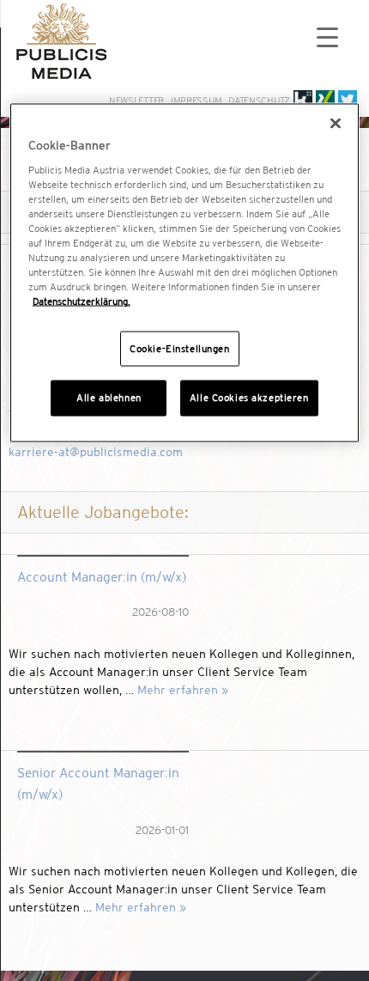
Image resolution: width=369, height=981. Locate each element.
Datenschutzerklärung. (81, 301)
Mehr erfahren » (182, 690)
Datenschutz (259, 100)
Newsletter (136, 100)
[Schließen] (335, 124)
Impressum (196, 100)
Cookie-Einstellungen (179, 348)
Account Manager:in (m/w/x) (101, 577)
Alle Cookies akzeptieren (249, 398)
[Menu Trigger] (327, 36)
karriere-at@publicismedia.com (96, 452)
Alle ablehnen (108, 398)
